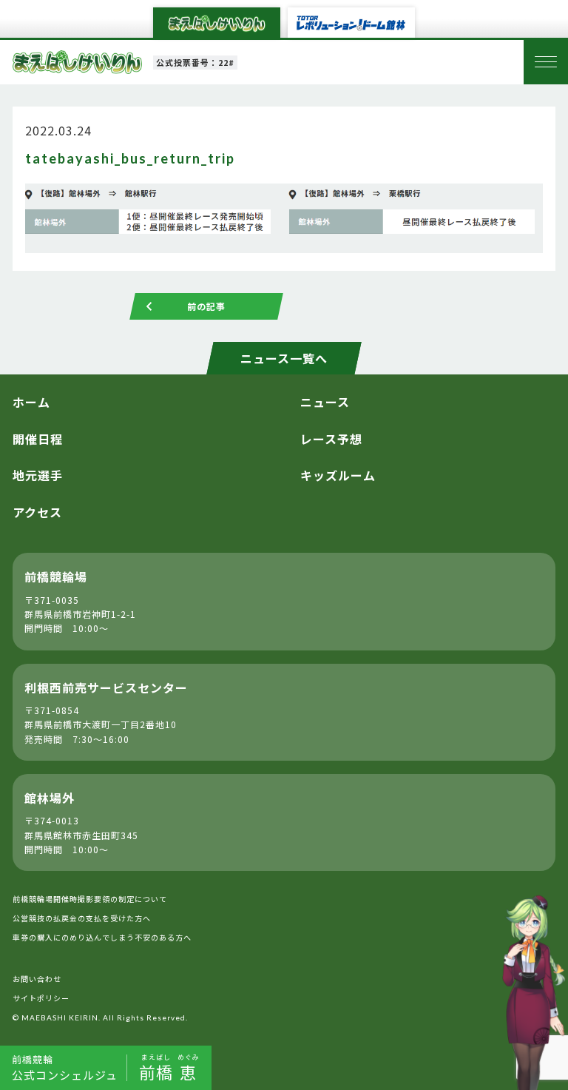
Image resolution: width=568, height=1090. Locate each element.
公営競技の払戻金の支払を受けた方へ (82, 918)
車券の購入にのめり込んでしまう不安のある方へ (102, 937)
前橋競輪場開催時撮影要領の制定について (90, 898)
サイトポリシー (41, 997)
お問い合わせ (37, 978)
